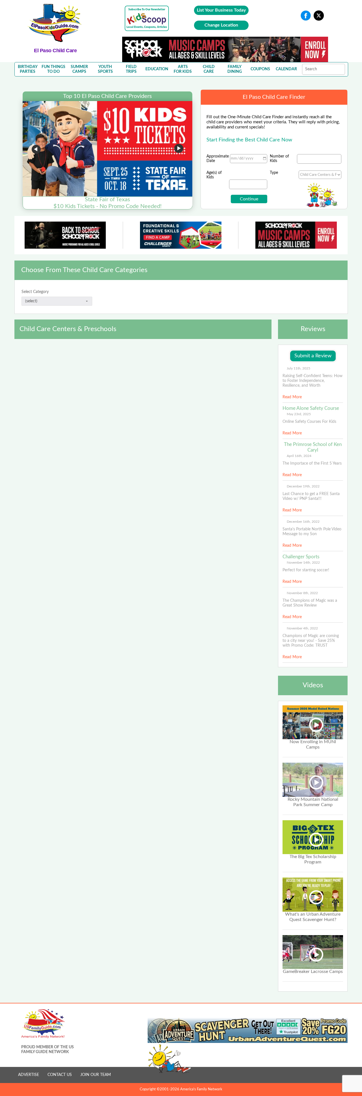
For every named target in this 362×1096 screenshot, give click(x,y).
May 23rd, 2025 (299, 414)
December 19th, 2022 (303, 486)
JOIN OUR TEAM (95, 1075)
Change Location (221, 25)
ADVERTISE (28, 1075)
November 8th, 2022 (302, 593)
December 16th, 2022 (303, 521)
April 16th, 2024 (299, 456)
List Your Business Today (221, 10)
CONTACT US (60, 1075)
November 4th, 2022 (302, 628)
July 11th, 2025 (298, 368)
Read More (292, 397)
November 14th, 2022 (303, 562)
